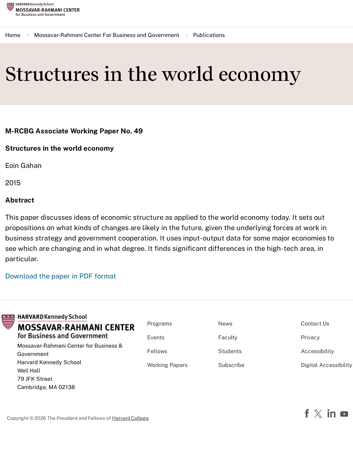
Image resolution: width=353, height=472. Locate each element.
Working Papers (167, 365)
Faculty (228, 337)
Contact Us (315, 323)
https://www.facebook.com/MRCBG (308, 413)
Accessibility (317, 351)
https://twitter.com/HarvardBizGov (319, 414)
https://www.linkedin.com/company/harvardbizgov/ (332, 413)
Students (230, 351)
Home (12, 35)
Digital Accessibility (326, 365)
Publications (209, 35)
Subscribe (231, 365)
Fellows (157, 351)
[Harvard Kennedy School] (45, 9)
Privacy (310, 337)
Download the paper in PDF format (60, 276)
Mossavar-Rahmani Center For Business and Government (106, 35)
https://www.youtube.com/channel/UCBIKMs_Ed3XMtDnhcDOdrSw (345, 414)
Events (155, 337)
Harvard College (130, 418)
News (225, 323)
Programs (159, 323)
